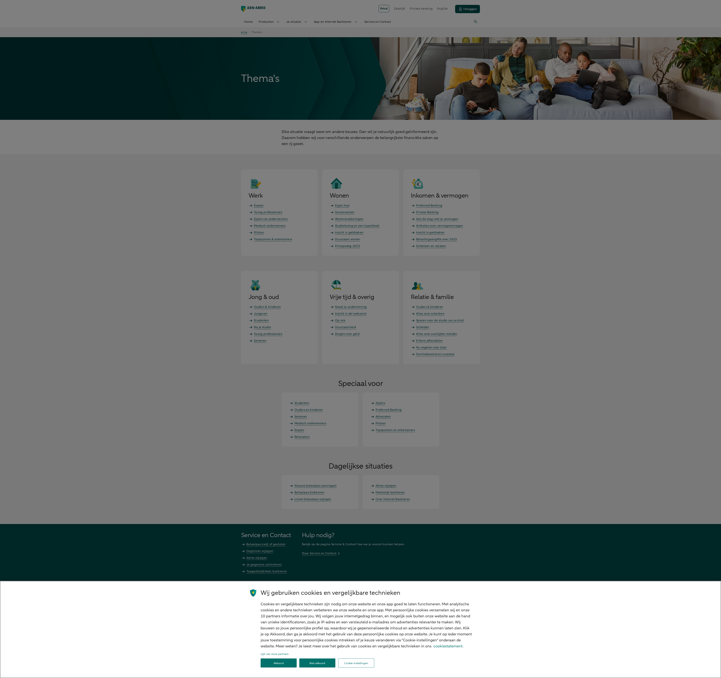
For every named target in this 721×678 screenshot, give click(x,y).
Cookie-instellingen (356, 663)
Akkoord (279, 663)
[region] (360, 629)
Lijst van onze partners (274, 654)
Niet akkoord (317, 663)
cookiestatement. (448, 646)
